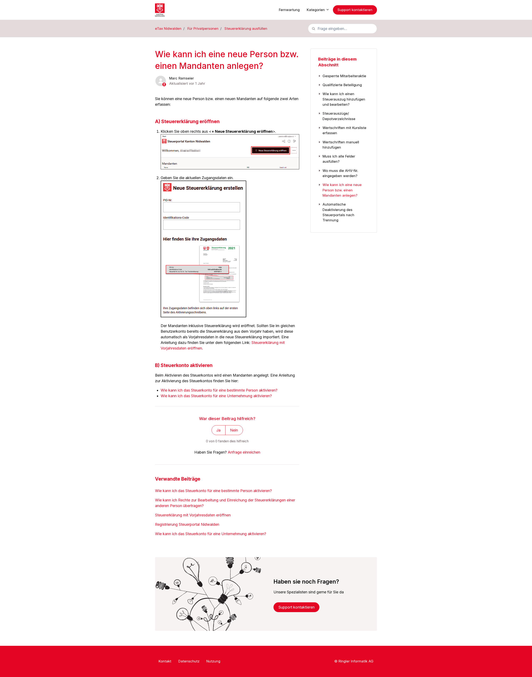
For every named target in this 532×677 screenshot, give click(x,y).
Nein (234, 430)
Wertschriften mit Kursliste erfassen (344, 130)
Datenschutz (189, 661)
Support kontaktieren (354, 10)
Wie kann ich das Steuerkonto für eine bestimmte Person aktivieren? (219, 390)
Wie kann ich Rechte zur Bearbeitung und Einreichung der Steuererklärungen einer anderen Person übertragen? (225, 503)
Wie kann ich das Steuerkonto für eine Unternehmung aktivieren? (216, 396)
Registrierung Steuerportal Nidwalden (187, 524)
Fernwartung (289, 10)
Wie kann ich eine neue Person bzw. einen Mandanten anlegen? (342, 190)
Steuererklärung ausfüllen (245, 28)
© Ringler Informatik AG (353, 661)
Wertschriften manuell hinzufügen (341, 144)
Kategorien (316, 10)
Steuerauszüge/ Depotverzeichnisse (339, 116)
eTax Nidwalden (168, 28)
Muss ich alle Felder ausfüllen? (339, 159)
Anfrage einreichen (244, 452)
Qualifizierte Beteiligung (342, 85)
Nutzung (213, 661)
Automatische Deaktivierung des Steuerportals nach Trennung (338, 212)
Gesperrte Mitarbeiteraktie (344, 76)
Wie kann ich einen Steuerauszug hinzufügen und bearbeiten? (344, 99)
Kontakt (165, 661)
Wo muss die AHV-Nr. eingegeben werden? (340, 173)
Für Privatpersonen (202, 28)
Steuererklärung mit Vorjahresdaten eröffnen (193, 515)
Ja (218, 430)
